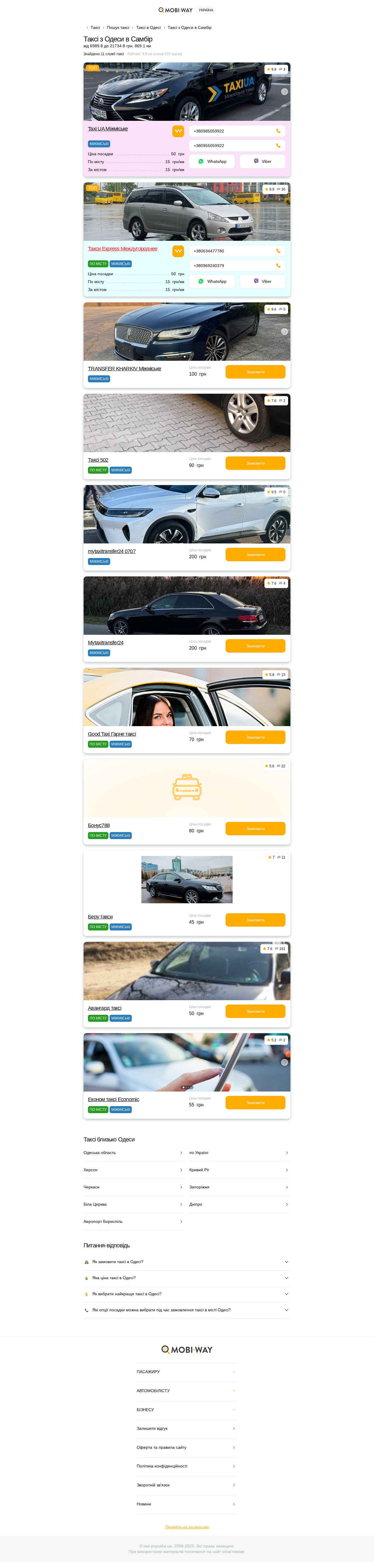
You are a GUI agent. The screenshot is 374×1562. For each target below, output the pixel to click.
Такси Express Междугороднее (122, 249)
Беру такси (100, 917)
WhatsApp (216, 161)
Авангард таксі (104, 1008)
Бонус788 (99, 825)
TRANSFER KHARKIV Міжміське (124, 369)
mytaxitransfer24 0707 (112, 551)
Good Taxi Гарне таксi (112, 734)
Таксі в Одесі (148, 27)
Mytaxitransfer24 (105, 643)
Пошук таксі (118, 27)
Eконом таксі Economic (113, 1099)
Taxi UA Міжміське (108, 129)
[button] (186, 117)
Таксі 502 (98, 460)
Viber (266, 161)
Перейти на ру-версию (187, 1527)
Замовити (255, 371)
